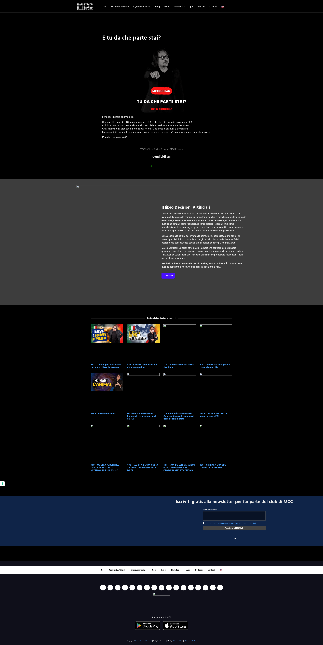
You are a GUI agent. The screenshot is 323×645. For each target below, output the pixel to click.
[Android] (147, 587)
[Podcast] (183, 587)
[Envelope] (176, 587)
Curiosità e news (161, 149)
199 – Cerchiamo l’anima (103, 413)
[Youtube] (110, 587)
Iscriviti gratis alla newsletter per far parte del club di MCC (234, 501)
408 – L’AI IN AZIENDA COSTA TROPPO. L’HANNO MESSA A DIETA (142, 467)
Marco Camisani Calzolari (143, 641)
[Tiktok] (132, 587)
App (191, 6)
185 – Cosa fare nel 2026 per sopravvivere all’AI (214, 415)
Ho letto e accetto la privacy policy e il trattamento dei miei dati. (231, 523)
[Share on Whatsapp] (151, 165)
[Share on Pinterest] (178, 165)
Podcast (201, 6)
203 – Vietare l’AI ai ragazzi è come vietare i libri (215, 366)
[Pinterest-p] (191, 587)
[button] (235, 6)
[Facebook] (117, 587)
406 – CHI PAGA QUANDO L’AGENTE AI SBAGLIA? (213, 466)
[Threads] (213, 587)
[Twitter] (205, 587)
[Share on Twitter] (164, 165)
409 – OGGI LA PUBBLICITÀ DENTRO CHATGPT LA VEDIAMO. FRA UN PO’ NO (105, 467)
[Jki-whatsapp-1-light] (161, 587)
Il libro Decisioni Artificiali (186, 207)
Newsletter (179, 6)
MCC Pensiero (176, 149)
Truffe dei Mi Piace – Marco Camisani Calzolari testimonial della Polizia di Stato (178, 416)
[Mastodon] (198, 587)
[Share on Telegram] (171, 165)
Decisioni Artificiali (120, 6)
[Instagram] (125, 587)
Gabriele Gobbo (178, 641)
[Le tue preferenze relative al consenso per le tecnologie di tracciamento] (2, 483)
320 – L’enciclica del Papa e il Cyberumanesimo (142, 366)
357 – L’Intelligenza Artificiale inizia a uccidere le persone (106, 366)
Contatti (213, 6)
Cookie (194, 641)
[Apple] (139, 587)
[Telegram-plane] (154, 587)
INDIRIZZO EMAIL (210, 509)
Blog (157, 6)
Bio (105, 6)
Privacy (187, 641)
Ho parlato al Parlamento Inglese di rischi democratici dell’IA (141, 416)
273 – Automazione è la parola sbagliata (178, 366)
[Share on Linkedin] (158, 165)
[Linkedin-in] (103, 587)
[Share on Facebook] (144, 165)
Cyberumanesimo (142, 6)
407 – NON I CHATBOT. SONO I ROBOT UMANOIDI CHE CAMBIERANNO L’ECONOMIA (179, 467)
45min (167, 6)
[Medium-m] (220, 587)
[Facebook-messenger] (169, 587)
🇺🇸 (222, 6)
